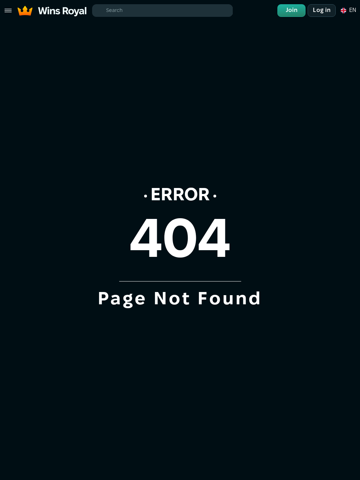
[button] (348, 10)
